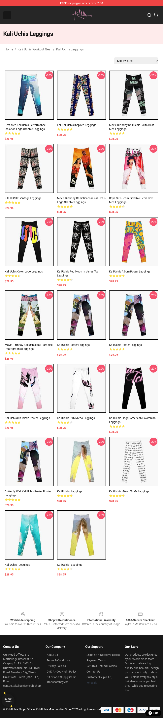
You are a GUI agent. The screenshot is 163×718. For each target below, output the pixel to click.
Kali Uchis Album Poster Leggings (129, 271)
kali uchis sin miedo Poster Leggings (27, 418)
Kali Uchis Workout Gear (34, 49)
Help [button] (155, 713)
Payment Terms (96, 660)
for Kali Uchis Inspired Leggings (76, 125)
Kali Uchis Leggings (70, 49)
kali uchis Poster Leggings (125, 344)
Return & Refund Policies (101, 666)
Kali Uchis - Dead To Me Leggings (129, 491)
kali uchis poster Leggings (73, 344)
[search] (149, 15)
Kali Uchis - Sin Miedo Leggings (76, 418)
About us (52, 654)
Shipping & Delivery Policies (103, 654)
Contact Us (93, 671)
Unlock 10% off (8, 700)
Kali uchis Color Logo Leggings (24, 271)
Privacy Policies (56, 666)
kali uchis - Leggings (69, 491)
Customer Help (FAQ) (99, 677)
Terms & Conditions (59, 660)
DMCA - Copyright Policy (62, 671)
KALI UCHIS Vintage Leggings (23, 198)
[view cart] (155, 15)
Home (9, 49)
